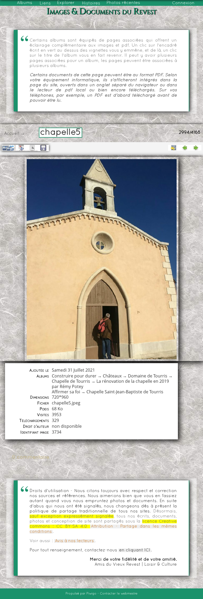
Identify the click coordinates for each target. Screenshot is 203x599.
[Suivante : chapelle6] (195, 148)
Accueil (11, 134)
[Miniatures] (173, 148)
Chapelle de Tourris (71, 381)
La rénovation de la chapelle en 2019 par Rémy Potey (110, 383)
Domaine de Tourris (147, 376)
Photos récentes (123, 3)
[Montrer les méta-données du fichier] (32, 148)
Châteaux (112, 376)
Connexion (183, 3)
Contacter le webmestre (118, 593)
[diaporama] (21, 148)
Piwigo (91, 593)
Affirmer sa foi (66, 392)
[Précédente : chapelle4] (184, 148)
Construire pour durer (74, 376)
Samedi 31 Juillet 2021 (73, 370)
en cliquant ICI (134, 550)
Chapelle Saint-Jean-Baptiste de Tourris (124, 392)
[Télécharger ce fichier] (43, 148)
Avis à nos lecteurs (74, 541)
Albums (24, 3)
